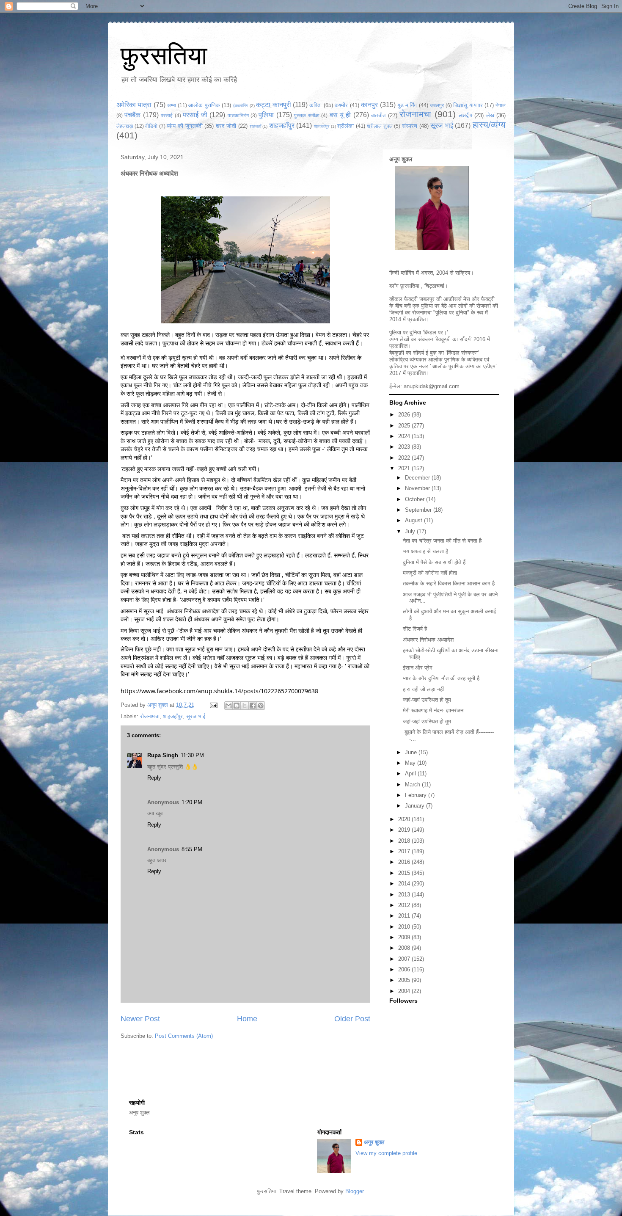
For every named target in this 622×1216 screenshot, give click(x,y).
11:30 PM (192, 755)
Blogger (354, 1191)
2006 (405, 969)
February (416, 795)
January (415, 805)
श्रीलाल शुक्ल (380, 126)
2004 (405, 991)
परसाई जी (195, 115)
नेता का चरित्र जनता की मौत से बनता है (442, 541)
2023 (405, 447)
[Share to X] (244, 705)
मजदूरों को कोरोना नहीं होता (430, 573)
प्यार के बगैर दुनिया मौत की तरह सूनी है (441, 678)
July (411, 531)
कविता (315, 105)
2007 (405, 959)
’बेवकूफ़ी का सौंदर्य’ (453, 339)
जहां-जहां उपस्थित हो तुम (427, 700)
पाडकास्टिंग (238, 115)
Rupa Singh (162, 755)
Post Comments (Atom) (184, 1036)
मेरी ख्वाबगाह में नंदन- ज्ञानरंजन (433, 710)
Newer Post (140, 1019)
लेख (490, 115)
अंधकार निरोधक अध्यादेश (428, 640)
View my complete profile (386, 1153)
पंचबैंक (132, 115)
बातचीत (378, 115)
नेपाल (500, 105)
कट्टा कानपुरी (273, 104)
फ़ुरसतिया (164, 55)
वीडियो (151, 126)
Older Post (352, 1019)
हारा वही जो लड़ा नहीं (423, 689)
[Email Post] (213, 705)
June (411, 752)
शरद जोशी (226, 126)
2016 (405, 862)
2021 (405, 468)
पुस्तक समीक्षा (306, 115)
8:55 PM (192, 849)
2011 (405, 916)
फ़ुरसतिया (409, 286)
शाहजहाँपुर (281, 125)
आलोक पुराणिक (204, 105)
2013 (405, 894)
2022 (405, 458)
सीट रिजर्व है (415, 629)
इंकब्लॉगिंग (240, 105)
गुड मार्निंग (407, 105)
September (419, 510)
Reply (154, 778)
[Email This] (228, 705)
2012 (405, 905)
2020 (405, 819)
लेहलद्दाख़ (124, 126)
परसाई (167, 115)
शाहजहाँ (255, 126)
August (414, 520)
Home (247, 1019)
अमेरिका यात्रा (133, 104)
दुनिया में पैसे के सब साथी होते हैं (434, 562)
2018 (405, 841)
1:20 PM (192, 802)
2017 (405, 851)
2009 (405, 937)
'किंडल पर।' (435, 332)
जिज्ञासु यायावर (467, 105)
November (418, 488)
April (411, 773)
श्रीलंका (345, 126)
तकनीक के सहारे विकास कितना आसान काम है (449, 583)
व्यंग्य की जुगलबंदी (184, 126)
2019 (405, 830)
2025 (405, 425)
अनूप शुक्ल (400, 159)
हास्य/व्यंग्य (489, 125)
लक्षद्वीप (465, 115)
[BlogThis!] (236, 705)
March (413, 784)
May (411, 763)
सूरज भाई (441, 125)
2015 (405, 873)
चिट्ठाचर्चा (434, 286)
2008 (405, 948)
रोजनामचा (415, 114)
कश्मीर (341, 105)
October (415, 499)
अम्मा (171, 105)
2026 (405, 414)
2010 (405, 927)
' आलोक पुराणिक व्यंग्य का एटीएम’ (463, 366)
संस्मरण (409, 126)
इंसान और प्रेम (417, 668)
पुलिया (266, 115)
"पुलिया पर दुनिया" (451, 312)
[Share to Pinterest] (260, 705)
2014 (405, 883)
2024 (405, 436)
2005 (405, 980)
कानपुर (369, 104)
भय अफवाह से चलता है (425, 551)
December (418, 477)
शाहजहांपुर (321, 126)
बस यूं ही (340, 115)
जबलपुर (437, 105)
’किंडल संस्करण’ (462, 353)
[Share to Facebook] (252, 705)
